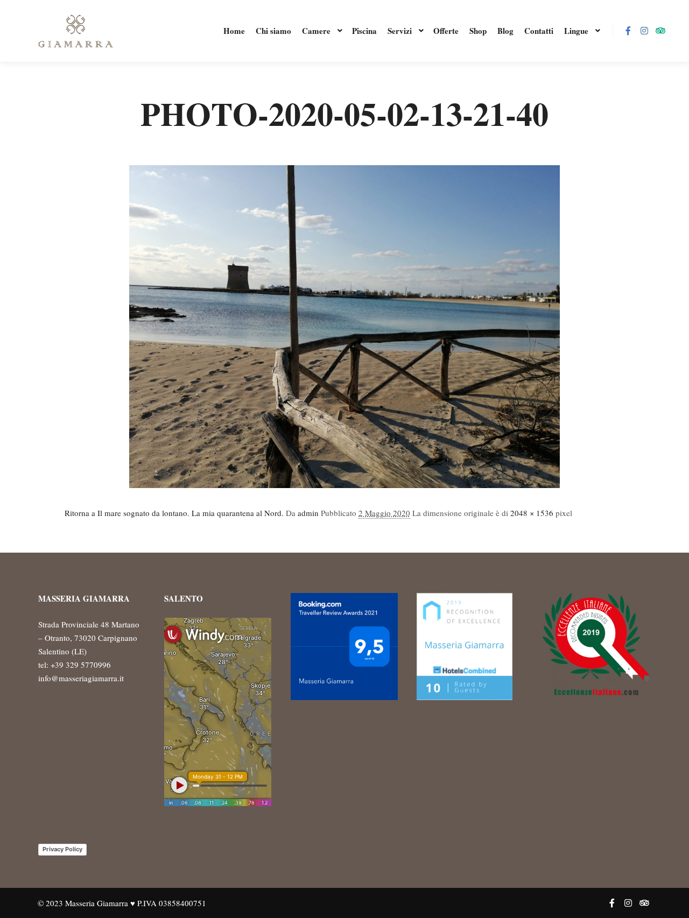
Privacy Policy (62, 849)
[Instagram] (644, 31)
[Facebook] (628, 31)
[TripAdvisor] (660, 31)
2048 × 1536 (531, 512)
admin (308, 512)
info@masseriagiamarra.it (81, 678)
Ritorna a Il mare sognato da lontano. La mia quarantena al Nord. (174, 512)
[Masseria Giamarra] (75, 31)
